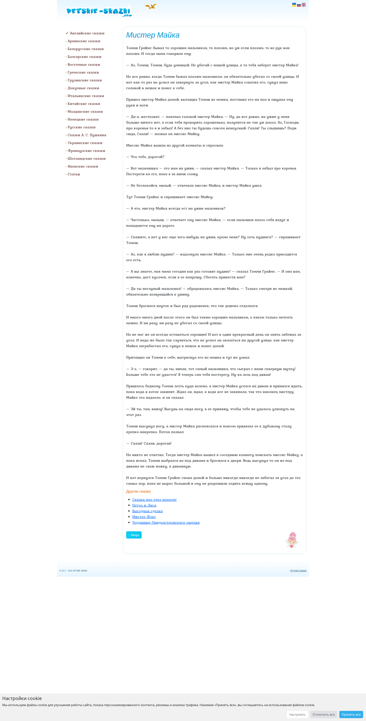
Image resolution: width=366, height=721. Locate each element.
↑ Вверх (134, 535)
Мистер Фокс (144, 516)
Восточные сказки (84, 64)
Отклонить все (324, 714)
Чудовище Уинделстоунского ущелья (166, 522)
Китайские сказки (84, 103)
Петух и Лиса (144, 505)
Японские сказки (83, 166)
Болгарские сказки (84, 56)
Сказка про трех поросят (154, 499)
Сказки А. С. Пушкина (87, 135)
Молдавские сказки (85, 111)
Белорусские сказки (86, 49)
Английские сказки (87, 33)
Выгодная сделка (147, 511)
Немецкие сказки (83, 119)
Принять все (351, 714)
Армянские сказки (84, 41)
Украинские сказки (85, 143)
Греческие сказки (83, 72)
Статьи (74, 174)
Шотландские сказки (87, 158)
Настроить (297, 714)
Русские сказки (82, 127)
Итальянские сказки (86, 96)
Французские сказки (86, 150)
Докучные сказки (83, 88)
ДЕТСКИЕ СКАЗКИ (298, 570)
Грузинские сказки (85, 80)
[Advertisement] (183, 648)
